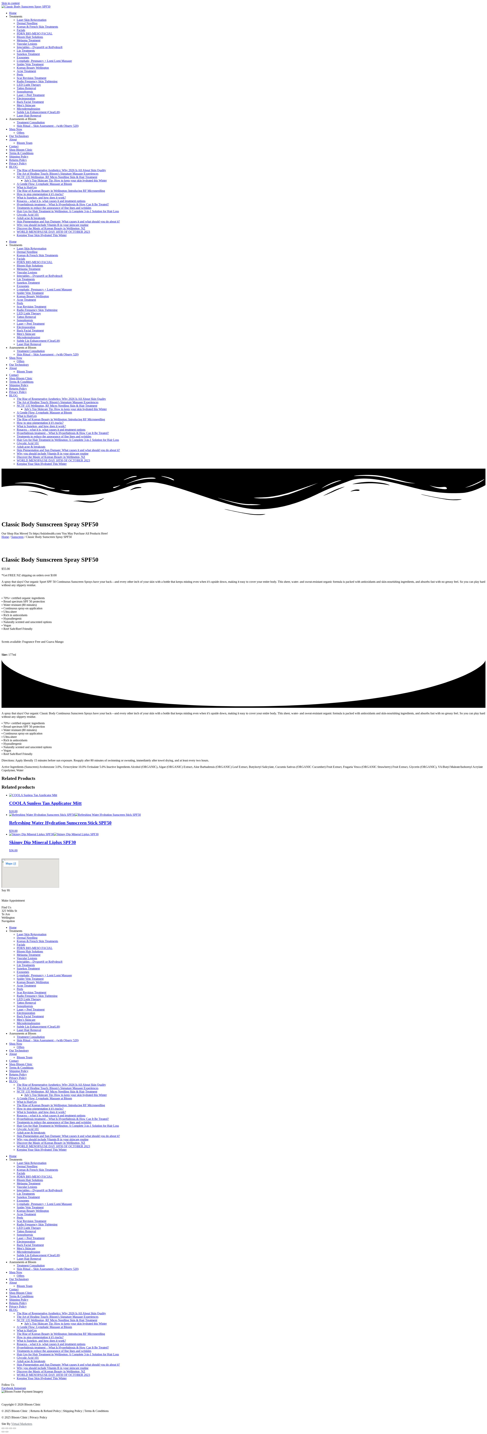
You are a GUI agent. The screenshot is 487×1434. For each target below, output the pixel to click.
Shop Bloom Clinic (20, 149)
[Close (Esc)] (3, 1428)
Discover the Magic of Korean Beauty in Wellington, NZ (51, 228)
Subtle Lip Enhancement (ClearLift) (38, 112)
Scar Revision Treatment (31, 78)
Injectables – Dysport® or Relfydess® (40, 47)
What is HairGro (27, 187)
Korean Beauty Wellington (33, 67)
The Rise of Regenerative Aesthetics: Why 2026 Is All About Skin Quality (61, 170)
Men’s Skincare (26, 105)
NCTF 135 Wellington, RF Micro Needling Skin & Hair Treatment (57, 177)
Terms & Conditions (21, 153)
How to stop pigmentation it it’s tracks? (40, 194)
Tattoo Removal (26, 88)
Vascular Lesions (27, 43)
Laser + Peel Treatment (31, 95)
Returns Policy (18, 160)
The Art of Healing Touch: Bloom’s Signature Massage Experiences (57, 173)
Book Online (9, 904)
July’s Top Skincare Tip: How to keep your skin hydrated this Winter (65, 180)
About (13, 139)
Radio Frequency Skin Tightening (37, 81)
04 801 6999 (9, 897)
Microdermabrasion (28, 108)
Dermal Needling (27, 23)
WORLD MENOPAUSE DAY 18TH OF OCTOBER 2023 (53, 231)
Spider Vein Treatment (30, 64)
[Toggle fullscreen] (10, 1428)
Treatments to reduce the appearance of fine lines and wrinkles (54, 207)
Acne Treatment (26, 71)
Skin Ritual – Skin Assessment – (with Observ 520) (48, 125)
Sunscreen (17, 537)
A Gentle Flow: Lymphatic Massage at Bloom (44, 184)
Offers (20, 132)
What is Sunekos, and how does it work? (41, 197)
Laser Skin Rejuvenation (31, 19)
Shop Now (15, 129)
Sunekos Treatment (28, 54)
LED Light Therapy (29, 84)
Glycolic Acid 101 (28, 214)
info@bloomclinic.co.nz (16, 893)
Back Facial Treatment (30, 101)
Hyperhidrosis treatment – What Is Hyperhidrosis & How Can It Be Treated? (63, 204)
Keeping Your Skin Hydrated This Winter (42, 235)
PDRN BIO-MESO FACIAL (35, 33)
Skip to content (11, 3)
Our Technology (19, 136)
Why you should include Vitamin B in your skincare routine (52, 225)
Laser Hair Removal (29, 115)
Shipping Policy (18, 156)
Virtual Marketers (21, 1423)
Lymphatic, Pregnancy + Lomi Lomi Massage (44, 60)
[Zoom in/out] (14, 1428)
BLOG (13, 166)
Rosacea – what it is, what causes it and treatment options (51, 201)
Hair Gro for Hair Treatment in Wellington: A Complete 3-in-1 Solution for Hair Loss (68, 211)
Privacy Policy (18, 163)
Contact (13, 146)
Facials (21, 30)
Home (13, 13)
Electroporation (26, 98)
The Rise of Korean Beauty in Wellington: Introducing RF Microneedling (61, 190)
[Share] (6, 1428)
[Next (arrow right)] (6, 1431)
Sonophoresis (25, 91)
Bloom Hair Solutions (30, 37)
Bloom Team (24, 143)
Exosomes (23, 57)
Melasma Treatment (28, 40)
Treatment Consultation (31, 122)
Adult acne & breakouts (31, 218)
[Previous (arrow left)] (3, 1431)
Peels (20, 74)
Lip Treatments (26, 50)
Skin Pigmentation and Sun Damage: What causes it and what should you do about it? (68, 221)
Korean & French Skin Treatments (37, 26)
